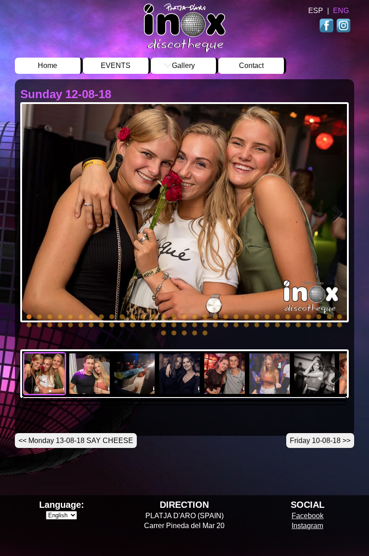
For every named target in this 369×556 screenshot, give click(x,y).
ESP (315, 10)
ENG (341, 10)
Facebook (327, 26)
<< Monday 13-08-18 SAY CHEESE (75, 440)
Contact (251, 65)
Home (47, 65)
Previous (36, 225)
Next (335, 225)
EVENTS (115, 65)
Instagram (343, 26)
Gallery (183, 65)
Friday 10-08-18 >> (320, 440)
